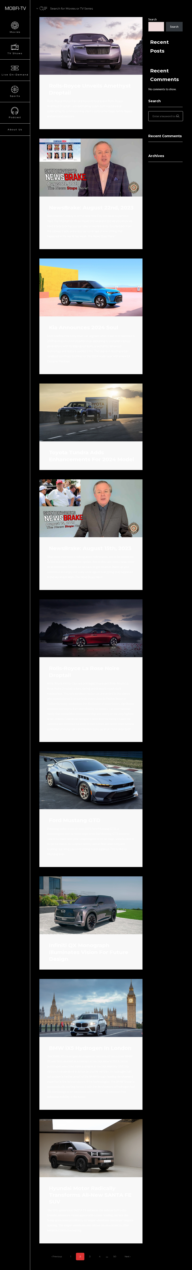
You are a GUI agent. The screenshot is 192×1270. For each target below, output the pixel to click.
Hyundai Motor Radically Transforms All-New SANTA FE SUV (90, 1195)
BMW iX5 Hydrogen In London (90, 1048)
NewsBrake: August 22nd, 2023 (91, 207)
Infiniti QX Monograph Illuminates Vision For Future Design (88, 952)
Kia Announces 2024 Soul (83, 327)
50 (114, 1256)
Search (152, 19)
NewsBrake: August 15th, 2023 (90, 548)
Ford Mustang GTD (74, 820)
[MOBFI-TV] (15, 8)
